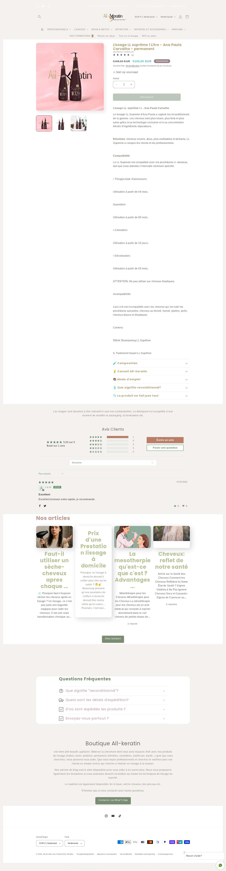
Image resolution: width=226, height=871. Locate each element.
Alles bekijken (113, 638)
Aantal (116, 78)
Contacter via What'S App (113, 800)
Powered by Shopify (64, 854)
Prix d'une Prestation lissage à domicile (93, 549)
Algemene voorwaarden (107, 854)
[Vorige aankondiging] (79, 6)
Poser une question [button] (165, 447)
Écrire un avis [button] (165, 440)
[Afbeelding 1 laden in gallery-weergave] (44, 123)
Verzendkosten (133, 66)
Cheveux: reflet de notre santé (171, 560)
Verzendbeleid (126, 854)
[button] (39, 16)
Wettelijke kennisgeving (145, 854)
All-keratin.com (49, 854)
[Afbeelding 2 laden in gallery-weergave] (61, 123)
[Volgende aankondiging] (134, 6)
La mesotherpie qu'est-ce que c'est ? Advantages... (132, 570)
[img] (46, 482)
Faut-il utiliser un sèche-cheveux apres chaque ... (54, 570)
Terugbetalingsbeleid (85, 854)
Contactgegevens (165, 854)
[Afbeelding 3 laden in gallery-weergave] (79, 123)
